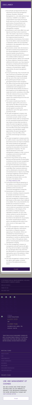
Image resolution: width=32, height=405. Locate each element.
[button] (16, 269)
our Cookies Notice (9, 394)
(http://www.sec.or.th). (14, 180)
